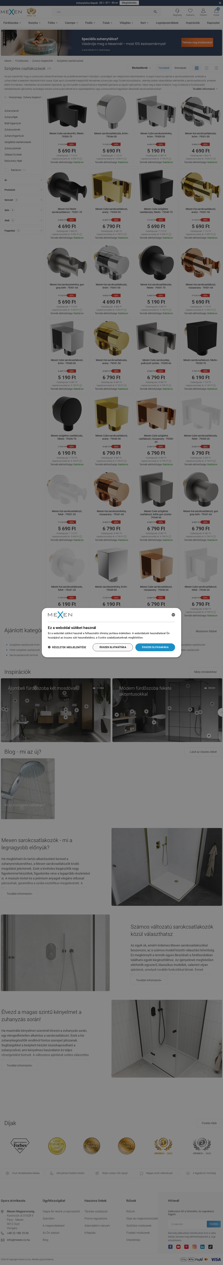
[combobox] (173, 615)
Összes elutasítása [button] (112, 647)
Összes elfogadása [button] (155, 647)
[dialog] (111, 632)
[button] (67, 647)
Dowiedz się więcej (155, 637)
